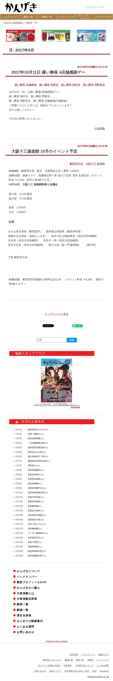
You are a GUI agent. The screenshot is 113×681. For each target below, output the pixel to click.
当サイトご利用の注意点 (49, 665)
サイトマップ (103, 660)
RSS (94, 671)
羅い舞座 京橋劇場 (25, 84)
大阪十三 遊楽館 (95, 163)
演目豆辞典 (24, 615)
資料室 (90, 660)
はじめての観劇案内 (30, 621)
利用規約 (68, 665)
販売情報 (74, 654)
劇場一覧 (22, 609)
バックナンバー (27, 576)
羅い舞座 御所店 (70, 84)
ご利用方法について (84, 665)
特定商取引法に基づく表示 (77, 671)
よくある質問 (25, 626)
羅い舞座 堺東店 (48, 84)
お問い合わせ (25, 632)
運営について (55, 671)
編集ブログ (104, 654)
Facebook (104, 671)
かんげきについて (93, 7)
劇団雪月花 (76, 163)
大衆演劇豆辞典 (27, 598)
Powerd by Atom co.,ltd (98, 676)
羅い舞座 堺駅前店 (94, 84)
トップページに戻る (56, 314)
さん (38, 429)
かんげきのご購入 (28, 587)
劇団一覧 (22, 604)
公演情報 (99, 128)
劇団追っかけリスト (52, 660)
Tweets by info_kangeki (56, 641)
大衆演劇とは (25, 593)
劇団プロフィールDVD (31, 582)
